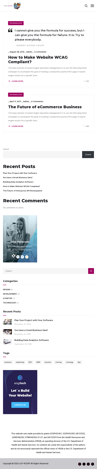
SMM (38, 362)
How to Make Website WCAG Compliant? (38, 59)
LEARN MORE (17, 81)
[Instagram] (92, 464)
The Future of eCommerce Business (45, 107)
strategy (69, 362)
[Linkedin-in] (88, 464)
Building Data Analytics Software (18, 182)
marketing (20, 362)
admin (29, 52)
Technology (15, 23)
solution (47, 362)
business (8, 362)
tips (79, 362)
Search (6, 149)
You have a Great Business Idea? (17, 177)
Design (6, 289)
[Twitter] (79, 464)
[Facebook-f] (84, 464)
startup (58, 362)
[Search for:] (48, 271)
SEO (30, 362)
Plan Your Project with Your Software (20, 173)
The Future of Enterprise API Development (22, 191)
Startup (7, 298)
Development (10, 294)
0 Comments (40, 52)
